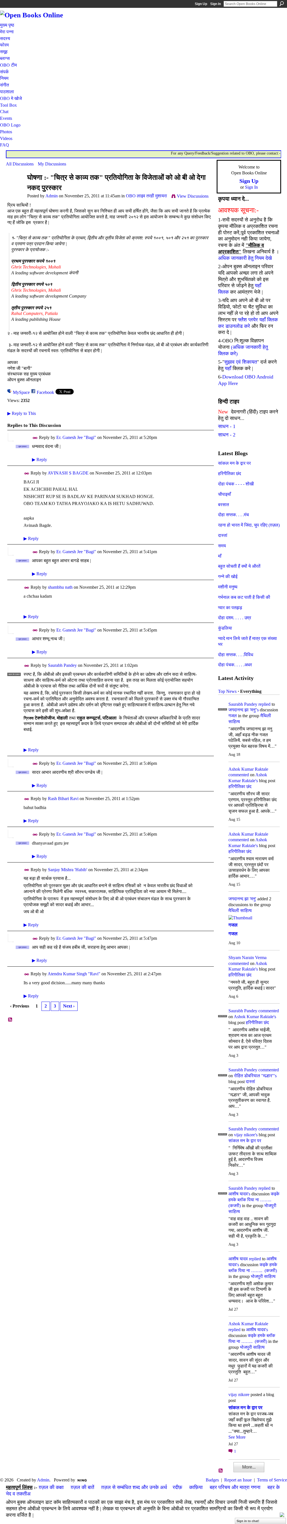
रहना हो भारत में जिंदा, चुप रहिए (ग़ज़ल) (249, 525)
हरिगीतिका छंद (229, 473)
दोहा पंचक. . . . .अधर (235, 664)
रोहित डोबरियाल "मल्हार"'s (255, 1075)
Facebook (45, 392)
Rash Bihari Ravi (63, 798)
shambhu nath (60, 587)
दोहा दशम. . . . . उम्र (234, 617)
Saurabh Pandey (62, 665)
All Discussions (20, 164)
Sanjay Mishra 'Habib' (67, 869)
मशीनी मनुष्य (227, 587)
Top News (227, 691)
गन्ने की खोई (227, 576)
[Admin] (15, 188)
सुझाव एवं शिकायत (240, 362)
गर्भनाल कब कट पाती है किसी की (244, 597)
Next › (69, 1006)
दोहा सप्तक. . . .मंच (233, 514)
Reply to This (21, 413)
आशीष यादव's (239, 1193)
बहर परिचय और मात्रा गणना (235, 1487)
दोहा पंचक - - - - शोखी (236, 483)
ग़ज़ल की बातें (82, 1487)
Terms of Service (272, 1480)
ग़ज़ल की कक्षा (51, 1487)
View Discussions (193, 196)
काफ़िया (196, 1487)
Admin (51, 195)
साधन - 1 (226, 426)
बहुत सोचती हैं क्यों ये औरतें (239, 566)
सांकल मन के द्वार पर (234, 463)
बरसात (223, 504)
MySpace (21, 392)
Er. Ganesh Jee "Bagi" (76, 437)
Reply (39, 459)
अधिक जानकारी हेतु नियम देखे (245, 258)
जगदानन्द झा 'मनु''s (243, 709)
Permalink (35, 438)
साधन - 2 (226, 435)
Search (281, 3)
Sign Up (201, 4)
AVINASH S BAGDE (68, 473)
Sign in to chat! (248, 1521)
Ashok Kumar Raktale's (255, 1016)
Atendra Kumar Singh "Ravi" (74, 973)
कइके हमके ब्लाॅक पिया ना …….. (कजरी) (253, 1199)
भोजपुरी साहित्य (263, 1276)
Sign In (215, 4)
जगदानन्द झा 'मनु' (242, 898)
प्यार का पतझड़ (230, 607)
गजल (232, 715)
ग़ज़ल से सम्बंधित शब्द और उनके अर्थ (134, 1487)
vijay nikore (238, 1394)
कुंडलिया (225, 628)
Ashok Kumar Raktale (248, 769)
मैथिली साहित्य (240, 910)
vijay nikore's (246, 1134)
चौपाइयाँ (224, 494)
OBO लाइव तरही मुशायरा (146, 195)
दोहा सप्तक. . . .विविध (235, 654)
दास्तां (222, 535)
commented (238, 774)
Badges (212, 1480)
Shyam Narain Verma (247, 957)
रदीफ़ (177, 1487)
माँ (219, 556)
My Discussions (52, 164)
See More (237, 1437)
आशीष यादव (238, 1258)
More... (249, 1467)
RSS (10, 1019)
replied (264, 704)
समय (222, 545)
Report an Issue (238, 1480)
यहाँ (228, 368)
